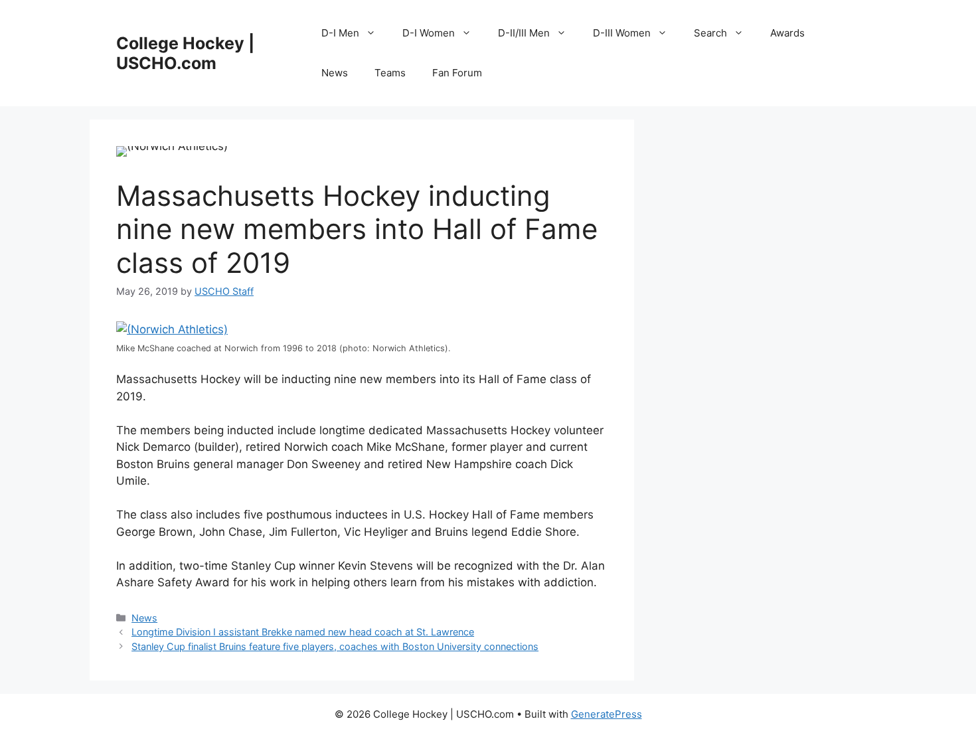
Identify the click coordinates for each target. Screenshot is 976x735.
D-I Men (340, 33)
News (334, 72)
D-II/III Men (524, 33)
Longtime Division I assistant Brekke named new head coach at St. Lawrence (302, 631)
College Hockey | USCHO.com (185, 53)
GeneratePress (606, 714)
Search (710, 33)
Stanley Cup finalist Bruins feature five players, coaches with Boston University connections (334, 646)
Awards (787, 33)
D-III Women (622, 33)
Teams (390, 72)
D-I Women (428, 33)
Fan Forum (457, 72)
